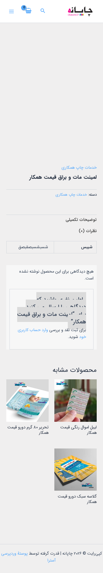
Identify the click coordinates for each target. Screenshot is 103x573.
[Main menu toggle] (11, 11)
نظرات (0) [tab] (87, 231)
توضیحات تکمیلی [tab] (81, 220)
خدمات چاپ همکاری (79, 167)
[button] (42, 11)
